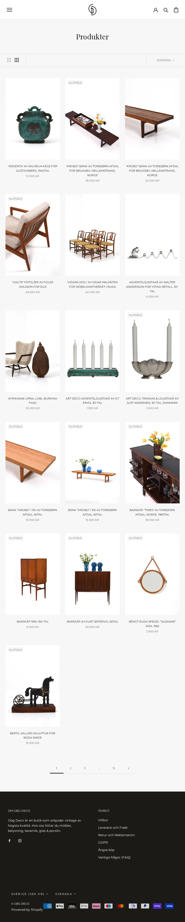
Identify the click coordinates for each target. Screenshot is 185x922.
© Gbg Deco (20, 903)
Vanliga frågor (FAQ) (114, 857)
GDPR (103, 842)
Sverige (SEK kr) (27, 894)
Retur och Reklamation (116, 835)
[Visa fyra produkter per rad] (17, 60)
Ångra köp (106, 850)
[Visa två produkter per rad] (9, 60)
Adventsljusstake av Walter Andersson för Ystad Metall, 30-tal (152, 287)
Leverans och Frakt (113, 828)
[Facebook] (9, 840)
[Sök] (166, 9)
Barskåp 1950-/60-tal (33, 621)
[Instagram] (19, 840)
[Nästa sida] (128, 768)
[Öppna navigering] (9, 10)
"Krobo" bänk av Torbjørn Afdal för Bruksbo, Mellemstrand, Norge (92, 170)
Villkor (103, 820)
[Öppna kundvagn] (176, 9)
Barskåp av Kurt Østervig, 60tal (92, 621)
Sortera (164, 60)
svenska (63, 894)
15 (114, 768)
